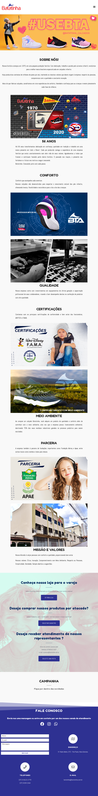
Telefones (25, 775)
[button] (94, 7)
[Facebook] (42, 724)
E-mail (73, 775)
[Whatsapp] (55, 724)
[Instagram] (49, 724)
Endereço (73, 747)
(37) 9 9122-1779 (25, 780)
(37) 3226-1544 (25, 783)
